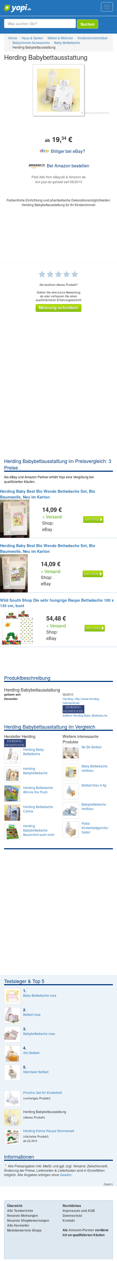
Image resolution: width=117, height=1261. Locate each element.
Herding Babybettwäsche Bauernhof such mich (38, 830)
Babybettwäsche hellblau (94, 806)
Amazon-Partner (81, 1229)
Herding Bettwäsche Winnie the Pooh (38, 789)
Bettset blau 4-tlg (94, 785)
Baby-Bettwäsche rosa (39, 995)
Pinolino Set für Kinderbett (42, 1092)
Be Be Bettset (91, 747)
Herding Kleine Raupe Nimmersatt (48, 1131)
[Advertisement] (58, 396)
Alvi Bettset (31, 1053)
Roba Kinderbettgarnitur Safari (95, 827)
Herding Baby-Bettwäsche (34, 751)
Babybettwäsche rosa (39, 1033)
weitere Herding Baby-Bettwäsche (85, 715)
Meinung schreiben (58, 307)
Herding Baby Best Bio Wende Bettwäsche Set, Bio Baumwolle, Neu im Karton (47, 494)
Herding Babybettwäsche (35, 770)
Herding (68, 698)
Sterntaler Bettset (35, 1072)
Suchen (88, 24)
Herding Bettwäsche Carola (38, 809)
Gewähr (65, 1174)
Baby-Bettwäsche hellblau (94, 768)
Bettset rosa (32, 1014)
